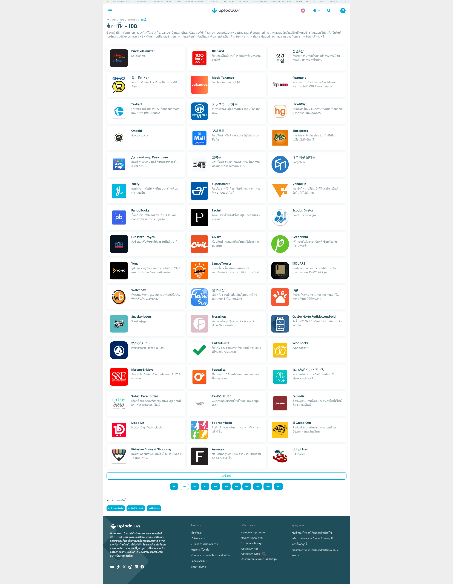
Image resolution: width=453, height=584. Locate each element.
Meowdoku (229, 2)
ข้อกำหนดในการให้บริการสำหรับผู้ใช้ (312, 532)
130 (257, 486)
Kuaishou (310, 2)
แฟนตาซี (298, 2)
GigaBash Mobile (260, 2)
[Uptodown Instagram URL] (130, 567)
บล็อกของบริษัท (199, 561)
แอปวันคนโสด (154, 508)
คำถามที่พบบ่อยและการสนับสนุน (259, 559)
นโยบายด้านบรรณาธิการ (204, 544)
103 (215, 486)
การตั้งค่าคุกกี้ (299, 544)
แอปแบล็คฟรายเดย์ (135, 508)
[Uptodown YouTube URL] (112, 567)
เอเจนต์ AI (333, 2)
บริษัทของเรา (198, 538)
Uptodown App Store (253, 532)
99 (174, 486)
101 (194, 486)
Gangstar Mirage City (281, 2)
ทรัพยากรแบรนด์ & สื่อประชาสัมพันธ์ (210, 555)
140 (267, 486)
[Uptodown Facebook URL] (142, 567)
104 (226, 486)
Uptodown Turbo (253, 553)
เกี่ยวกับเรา (196, 532)
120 (246, 486)
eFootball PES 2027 (141, 2)
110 (236, 486)
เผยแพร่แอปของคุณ (252, 537)
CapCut (322, 2)
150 (278, 486)
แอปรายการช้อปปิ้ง (115, 508)
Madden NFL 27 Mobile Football (167, 2)
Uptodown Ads (249, 548)
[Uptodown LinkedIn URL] (136, 567)
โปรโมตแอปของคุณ (252, 543)
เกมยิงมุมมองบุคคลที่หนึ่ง (194, 2)
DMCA (295, 555)
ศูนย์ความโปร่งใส (200, 549)
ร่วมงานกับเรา (198, 566)
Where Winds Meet (121, 2)
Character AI (214, 2)
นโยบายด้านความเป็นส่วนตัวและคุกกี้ (312, 538)
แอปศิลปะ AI (243, 2)
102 (205, 486)
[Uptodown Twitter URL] (124, 567)
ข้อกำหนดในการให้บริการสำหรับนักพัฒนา (315, 550)
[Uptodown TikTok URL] (118, 567)
